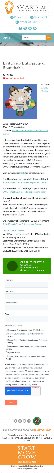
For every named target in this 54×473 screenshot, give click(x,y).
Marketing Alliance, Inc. (34, 466)
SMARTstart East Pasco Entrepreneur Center (24, 191)
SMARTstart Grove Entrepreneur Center (22, 224)
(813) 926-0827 (42, 429)
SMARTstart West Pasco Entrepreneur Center (25, 182)
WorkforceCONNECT (30, 22)
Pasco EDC (20, 17)
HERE (22, 172)
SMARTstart (40, 17)
